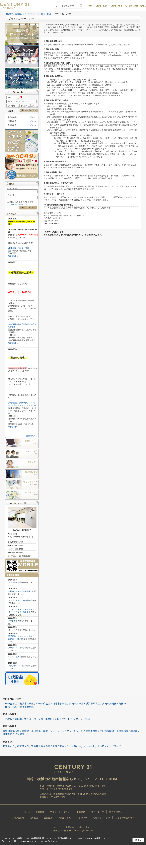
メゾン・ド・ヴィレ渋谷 (18, 600)
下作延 (86, 719)
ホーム (27, 811)
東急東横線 (92, 730)
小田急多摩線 (107, 730)
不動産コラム (64, 817)
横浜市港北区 (26, 706)
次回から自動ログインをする (21, 202)
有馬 (40, 719)
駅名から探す (109, 5)
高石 (78, 719)
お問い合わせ (17, 817)
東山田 (18, 719)
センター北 (89, 746)
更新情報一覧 (31, 436)
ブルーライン (57, 730)
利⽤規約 (81, 811)
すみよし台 (30, 719)
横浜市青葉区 (26, 703)
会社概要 (133, 6)
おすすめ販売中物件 (125, 817)
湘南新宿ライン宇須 (13, 734)
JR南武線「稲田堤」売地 (18, 248)
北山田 (100, 746)
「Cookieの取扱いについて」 (29, 841)
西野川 (65, 719)
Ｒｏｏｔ (12, 630)
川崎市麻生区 (43, 703)
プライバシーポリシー (60, 811)
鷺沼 (54, 746)
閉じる (138, 840)
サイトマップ (97, 811)
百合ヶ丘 (64, 746)
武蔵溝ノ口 (23, 746)
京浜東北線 (122, 730)
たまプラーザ (114, 746)
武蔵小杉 (76, 746)
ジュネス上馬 (13, 657)
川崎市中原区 (10, 706)
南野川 (48, 719)
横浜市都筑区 (93, 703)
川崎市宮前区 (10, 703)
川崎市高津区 (76, 703)
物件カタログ (115, 811)
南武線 (25, 730)
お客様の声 (81, 817)
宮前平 (34, 746)
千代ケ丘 (7, 719)
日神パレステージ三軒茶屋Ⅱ (20, 591)
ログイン (122, 6)
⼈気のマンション (101, 817)
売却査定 (34, 817)
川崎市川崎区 (109, 703)
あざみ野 (45, 746)
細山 (57, 719)
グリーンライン (75, 730)
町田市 (122, 703)
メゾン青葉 (13, 621)
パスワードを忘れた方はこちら (18, 204)
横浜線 (134, 730)
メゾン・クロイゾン (16, 648)
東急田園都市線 (11, 730)
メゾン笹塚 (13, 582)
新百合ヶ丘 (9, 746)
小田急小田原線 (39, 730)
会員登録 (48, 817)
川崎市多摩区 (60, 703)
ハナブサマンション (16, 666)
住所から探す (95, 5)
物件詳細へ (13, 256)
